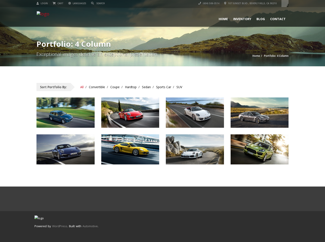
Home (223, 19)
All (82, 87)
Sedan (146, 87)
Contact (278, 19)
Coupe (115, 87)
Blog (260, 19)
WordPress (59, 226)
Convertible (97, 87)
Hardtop (131, 87)
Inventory (242, 19)
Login (44, 3)
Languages (79, 3)
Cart (60, 3)
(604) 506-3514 (210, 3)
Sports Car (163, 87)
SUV (179, 87)
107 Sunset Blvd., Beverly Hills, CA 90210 (252, 3)
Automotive (90, 226)
